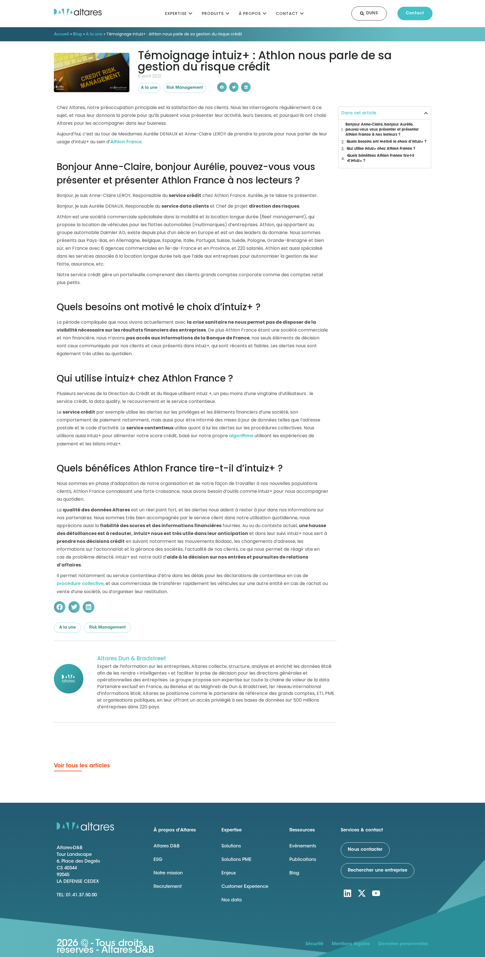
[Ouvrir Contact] (302, 13)
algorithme (241, 436)
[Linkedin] (347, 893)
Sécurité (314, 944)
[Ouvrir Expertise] (190, 13)
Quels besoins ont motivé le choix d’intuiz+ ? (387, 142)
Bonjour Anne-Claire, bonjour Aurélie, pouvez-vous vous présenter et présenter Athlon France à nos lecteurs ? (382, 130)
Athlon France (126, 142)
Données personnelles (403, 944)
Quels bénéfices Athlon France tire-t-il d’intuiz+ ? (380, 158)
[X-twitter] (362, 893)
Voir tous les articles (82, 766)
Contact (287, 13)
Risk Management (184, 88)
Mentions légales (351, 944)
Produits (213, 13)
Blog (77, 35)
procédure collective (80, 584)
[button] (222, 87)
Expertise (176, 13)
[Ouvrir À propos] (264, 13)
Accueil (61, 35)
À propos (250, 13)
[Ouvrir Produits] (227, 13)
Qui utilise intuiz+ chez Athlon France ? (381, 149)
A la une (94, 35)
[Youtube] (376, 893)
